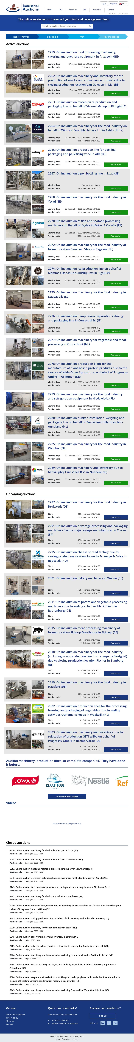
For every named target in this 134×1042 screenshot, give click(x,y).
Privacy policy (12, 1018)
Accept (75, 1039)
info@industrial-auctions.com (65, 1023)
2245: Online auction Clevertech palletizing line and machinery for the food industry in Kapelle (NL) (59, 878)
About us (73, 9)
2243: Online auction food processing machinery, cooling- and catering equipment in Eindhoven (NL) (59, 887)
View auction (116, 67)
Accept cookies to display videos (67, 823)
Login (104, 3)
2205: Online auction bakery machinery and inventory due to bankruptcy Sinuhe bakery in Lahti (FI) (59, 946)
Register (113, 3)
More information (63, 1039)
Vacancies (97, 9)
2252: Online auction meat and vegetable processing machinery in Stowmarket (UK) (51, 868)
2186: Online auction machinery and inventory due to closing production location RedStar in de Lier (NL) (61, 955)
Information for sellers (67, 796)
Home (49, 9)
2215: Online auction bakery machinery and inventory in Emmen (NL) (44, 936)
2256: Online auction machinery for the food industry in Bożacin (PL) (44, 850)
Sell (84, 9)
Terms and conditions (15, 1014)
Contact (111, 9)
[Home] (22, 7)
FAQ (60, 9)
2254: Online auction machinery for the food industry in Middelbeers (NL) (46, 859)
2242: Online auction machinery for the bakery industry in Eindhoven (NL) (46, 896)
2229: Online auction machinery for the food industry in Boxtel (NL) (43, 927)
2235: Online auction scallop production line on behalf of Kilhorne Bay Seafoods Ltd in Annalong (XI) (59, 918)
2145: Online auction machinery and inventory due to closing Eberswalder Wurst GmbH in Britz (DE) (59, 990)
